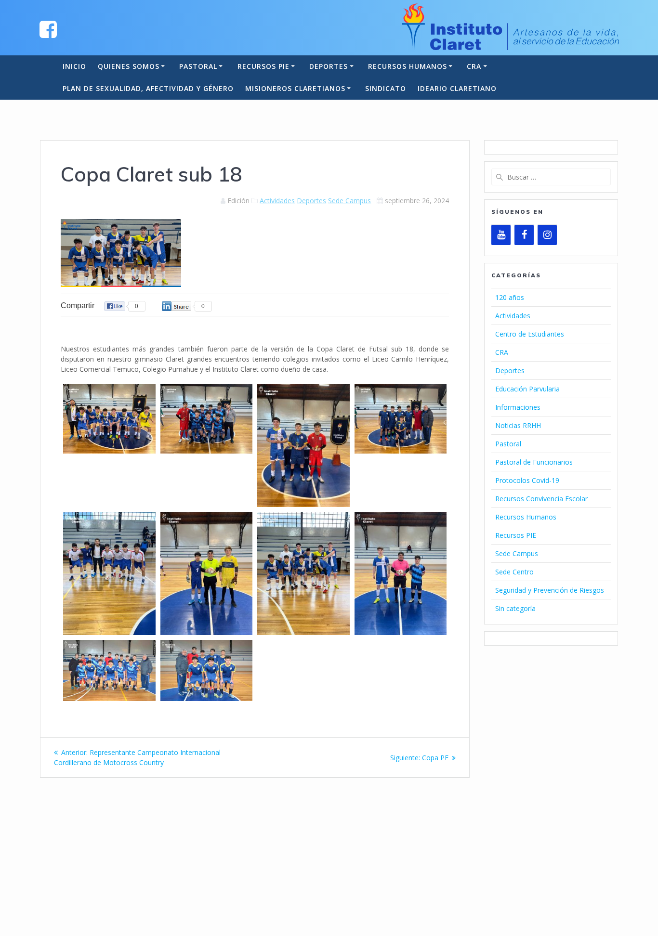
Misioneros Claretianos (295, 88)
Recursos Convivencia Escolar (541, 498)
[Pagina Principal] (48, 28)
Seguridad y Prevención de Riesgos (549, 590)
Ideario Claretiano (457, 88)
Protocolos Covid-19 (527, 480)
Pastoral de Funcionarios (534, 462)
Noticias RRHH (518, 425)
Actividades (277, 200)
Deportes (328, 66)
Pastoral (198, 66)
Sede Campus (349, 200)
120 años (509, 297)
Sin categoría (515, 608)
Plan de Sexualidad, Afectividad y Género (148, 88)
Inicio (74, 66)
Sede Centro (514, 571)
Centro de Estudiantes (529, 333)
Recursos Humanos (407, 66)
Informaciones (517, 407)
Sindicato (385, 88)
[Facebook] (524, 235)
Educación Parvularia (527, 388)
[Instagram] (547, 235)
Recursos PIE (263, 66)
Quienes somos (128, 66)
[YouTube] (501, 235)
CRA (474, 66)
